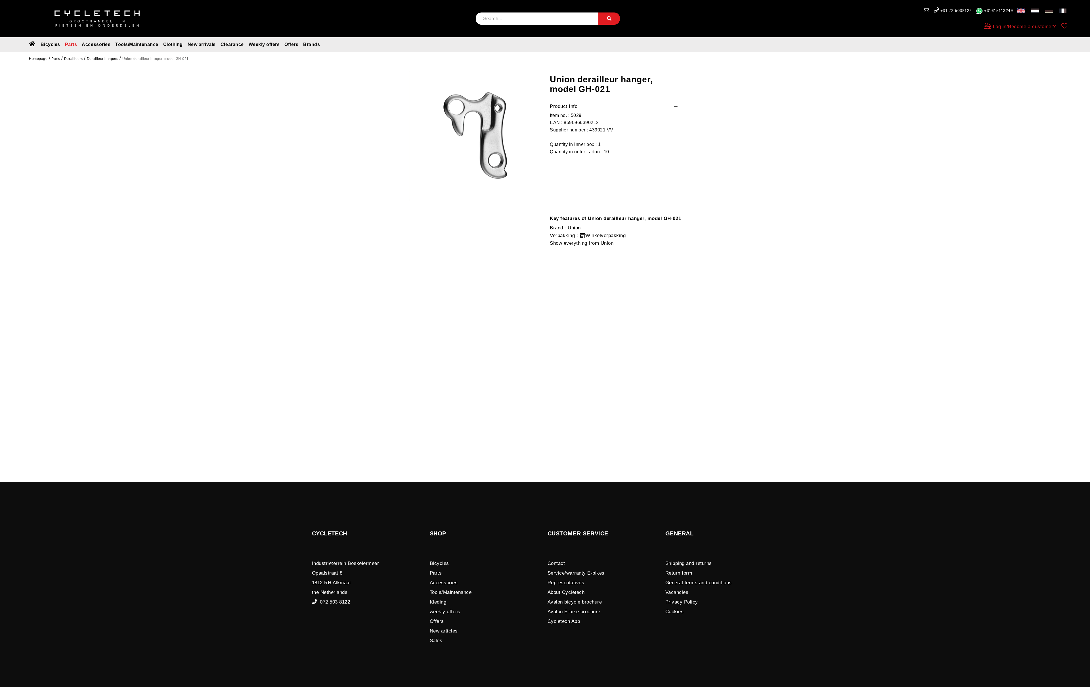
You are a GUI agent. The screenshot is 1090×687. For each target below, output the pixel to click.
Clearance (232, 44)
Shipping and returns (688, 563)
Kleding (438, 602)
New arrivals (202, 44)
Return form (678, 573)
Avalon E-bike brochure (574, 611)
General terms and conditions (698, 582)
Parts (71, 44)
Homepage (38, 59)
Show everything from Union (581, 243)
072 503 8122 (333, 602)
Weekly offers (264, 44)
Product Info (563, 106)
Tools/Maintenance (136, 44)
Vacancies (677, 592)
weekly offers (445, 611)
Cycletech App (564, 621)
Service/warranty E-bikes (576, 573)
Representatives (566, 582)
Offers (291, 44)
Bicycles (50, 44)
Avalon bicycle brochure (575, 602)
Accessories (96, 44)
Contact (556, 563)
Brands (311, 44)
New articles (444, 631)
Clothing (173, 44)
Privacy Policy (681, 602)
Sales (436, 640)
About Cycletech (566, 592)
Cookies (674, 611)
